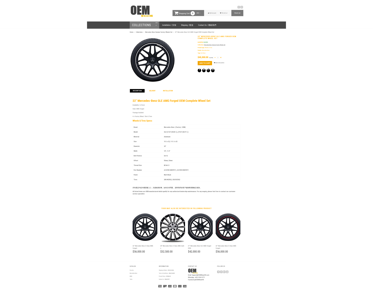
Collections (144, 25)
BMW (131, 276)
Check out (237, 13)
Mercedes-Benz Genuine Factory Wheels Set (158, 32)
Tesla (131, 279)
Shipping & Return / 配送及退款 (166, 270)
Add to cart (204, 63)
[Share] (199, 70)
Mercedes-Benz (133, 273)
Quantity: (211, 57)
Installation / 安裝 (169, 25)
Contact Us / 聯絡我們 (207, 25)
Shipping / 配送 (187, 25)
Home (131, 32)
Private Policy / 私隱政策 (165, 276)
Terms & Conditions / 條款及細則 (167, 273)
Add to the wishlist (219, 62)
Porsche (132, 270)
